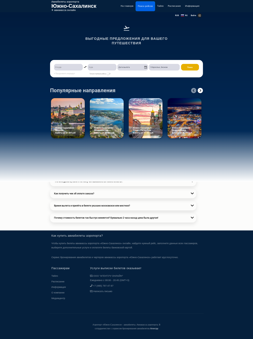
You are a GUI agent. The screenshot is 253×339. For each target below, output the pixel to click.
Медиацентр (58, 298)
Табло (160, 6)
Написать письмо (102, 291)
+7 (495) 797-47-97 (103, 285)
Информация (192, 6)
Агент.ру (154, 328)
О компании (57, 292)
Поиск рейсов (145, 6)
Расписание (174, 6)
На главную (127, 6)
